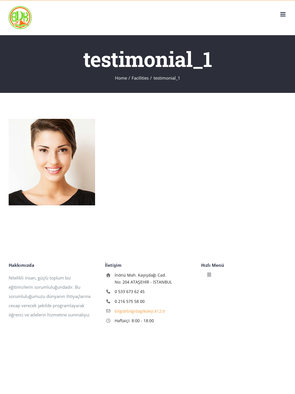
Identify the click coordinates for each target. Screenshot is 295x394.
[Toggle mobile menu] (283, 14)
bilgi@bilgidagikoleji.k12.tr (140, 311)
